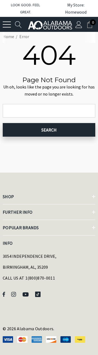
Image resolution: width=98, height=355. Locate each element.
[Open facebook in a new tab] (3, 294)
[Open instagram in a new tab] (14, 294)
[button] (73, 8)
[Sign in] (78, 24)
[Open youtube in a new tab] (26, 294)
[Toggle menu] (7, 24)
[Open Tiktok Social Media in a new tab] (39, 294)
